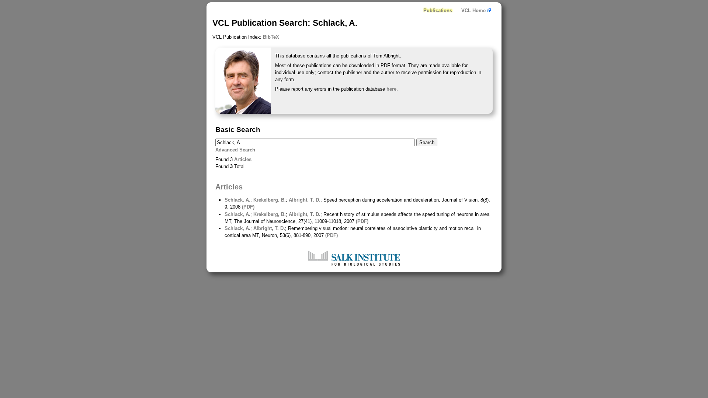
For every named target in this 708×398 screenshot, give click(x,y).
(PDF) (248, 207)
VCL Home (474, 10)
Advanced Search (235, 150)
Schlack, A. (237, 200)
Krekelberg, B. (269, 200)
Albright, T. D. (304, 200)
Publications (437, 10)
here (391, 89)
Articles (242, 159)
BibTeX (271, 37)
